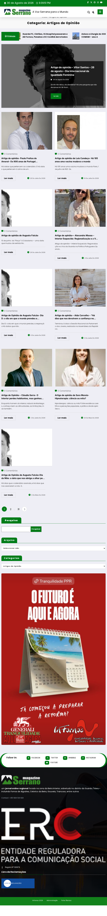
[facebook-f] (88, 2)
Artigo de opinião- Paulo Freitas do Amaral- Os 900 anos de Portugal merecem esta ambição (19, 160)
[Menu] (100, 11)
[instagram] (98, 2)
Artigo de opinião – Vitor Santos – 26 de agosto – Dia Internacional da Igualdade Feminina (72, 71)
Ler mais (56, 96)
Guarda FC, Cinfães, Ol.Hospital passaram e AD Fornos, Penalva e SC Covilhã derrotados (35, 35)
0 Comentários (10, 154)
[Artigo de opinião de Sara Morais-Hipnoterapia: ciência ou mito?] (80, 350)
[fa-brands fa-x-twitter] (91, 2)
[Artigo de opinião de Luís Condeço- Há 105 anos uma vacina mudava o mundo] (80, 113)
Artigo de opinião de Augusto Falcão (19, 235)
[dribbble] (94, 2)
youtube (54, 762)
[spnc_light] (93, 12)
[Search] (88, 12)
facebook (35, 758)
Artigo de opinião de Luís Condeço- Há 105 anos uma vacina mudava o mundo (76, 160)
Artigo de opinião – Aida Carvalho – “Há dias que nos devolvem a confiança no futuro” (75, 317)
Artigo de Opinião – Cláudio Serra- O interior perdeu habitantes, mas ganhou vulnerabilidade (21, 397)
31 (19, 509)
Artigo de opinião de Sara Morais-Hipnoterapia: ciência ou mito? (72, 397)
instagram (91, 758)
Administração (52, 900)
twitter (54, 758)
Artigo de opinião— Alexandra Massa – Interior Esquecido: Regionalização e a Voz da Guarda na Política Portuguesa (76, 237)
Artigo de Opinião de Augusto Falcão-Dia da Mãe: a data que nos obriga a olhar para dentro (23, 477)
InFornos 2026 (37, 900)
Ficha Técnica (66, 900)
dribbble (72, 758)
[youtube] (101, 2)
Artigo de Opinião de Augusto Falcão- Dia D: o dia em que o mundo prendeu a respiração (22, 317)
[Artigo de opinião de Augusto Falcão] (26, 190)
